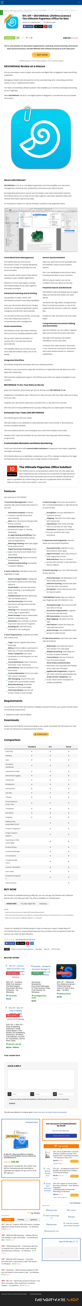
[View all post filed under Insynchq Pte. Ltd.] (51, 1231)
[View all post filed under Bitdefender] (51, 1224)
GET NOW (74, 1176)
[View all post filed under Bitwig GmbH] (51, 1210)
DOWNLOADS (42, 734)
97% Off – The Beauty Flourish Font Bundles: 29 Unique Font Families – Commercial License (66, 1171)
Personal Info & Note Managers (35, 10)
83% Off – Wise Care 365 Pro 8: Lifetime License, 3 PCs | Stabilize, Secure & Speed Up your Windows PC (20, 1156)
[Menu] (2, 2)
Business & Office (16, 10)
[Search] (78, 2)
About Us (4, 1294)
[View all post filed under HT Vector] (71, 1210)
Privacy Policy (23, 1294)
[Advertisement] (20, 1195)
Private (55, 1178)
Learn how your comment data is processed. (50, 1112)
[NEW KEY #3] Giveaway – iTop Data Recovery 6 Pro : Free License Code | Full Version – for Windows (20, 1261)
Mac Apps (38, 949)
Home (6, 10)
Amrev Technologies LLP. (60, 1197)
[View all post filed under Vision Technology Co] (51, 1216)
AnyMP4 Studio (57, 1163)
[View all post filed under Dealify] (71, 1216)
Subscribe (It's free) (61, 1136)
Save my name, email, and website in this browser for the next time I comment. (39, 1099)
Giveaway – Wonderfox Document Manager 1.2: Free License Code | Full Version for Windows (41, 987)
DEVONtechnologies (49, 22)
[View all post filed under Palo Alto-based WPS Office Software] (71, 1224)
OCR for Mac (56, 949)
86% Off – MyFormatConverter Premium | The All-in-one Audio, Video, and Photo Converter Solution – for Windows (21, 1283)
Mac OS (46, 949)
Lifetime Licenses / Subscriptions (22, 949)
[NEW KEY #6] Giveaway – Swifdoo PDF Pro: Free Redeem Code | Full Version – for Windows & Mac (20, 1237)
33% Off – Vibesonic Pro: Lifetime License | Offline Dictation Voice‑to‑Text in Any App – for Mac (66, 986)
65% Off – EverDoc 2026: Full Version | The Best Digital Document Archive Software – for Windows (14, 987)
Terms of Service (13, 1294)
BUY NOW (42, 54)
